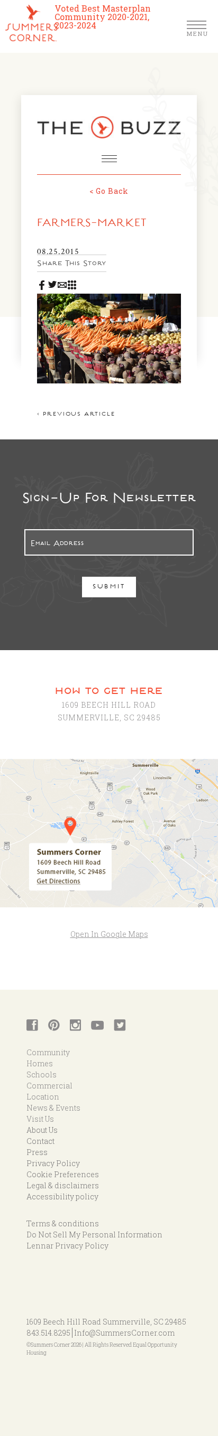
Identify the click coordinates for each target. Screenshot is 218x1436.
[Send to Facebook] (42, 283)
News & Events (53, 1108)
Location (42, 1097)
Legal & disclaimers (62, 1185)
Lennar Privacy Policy (67, 1246)
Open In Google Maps (109, 934)
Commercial (49, 1086)
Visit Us (40, 1119)
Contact (40, 1141)
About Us (42, 1130)
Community (48, 1052)
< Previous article (76, 414)
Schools (41, 1074)
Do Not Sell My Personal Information (94, 1234)
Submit (109, 588)
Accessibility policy (62, 1196)
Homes (39, 1063)
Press (37, 1152)
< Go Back (109, 191)
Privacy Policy (53, 1163)
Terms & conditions (62, 1223)
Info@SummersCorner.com (124, 1333)
